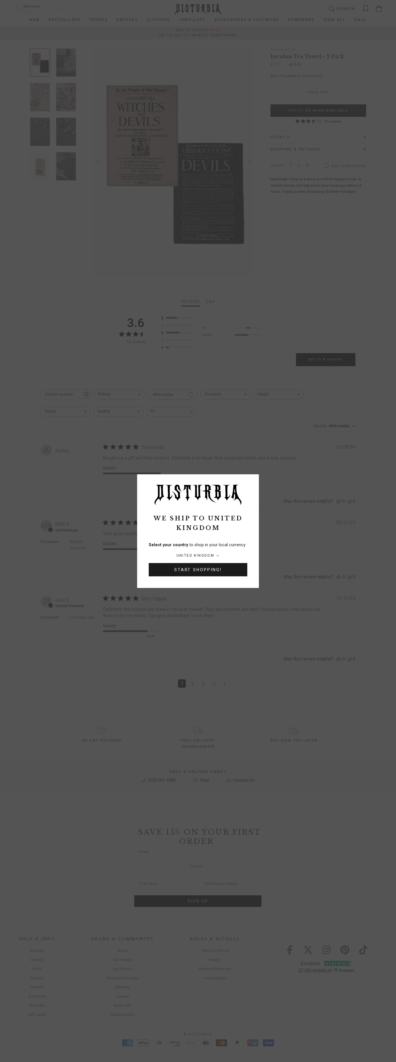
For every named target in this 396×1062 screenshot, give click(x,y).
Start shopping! (198, 569)
